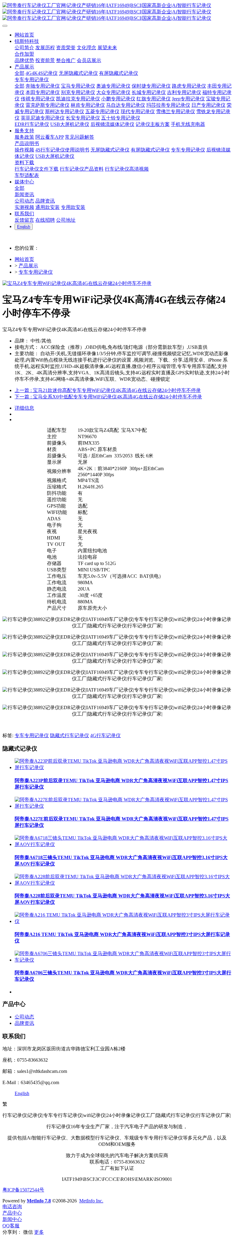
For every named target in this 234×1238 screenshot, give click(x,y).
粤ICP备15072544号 (23, 1189)
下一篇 (108, 396)
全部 (19, 73)
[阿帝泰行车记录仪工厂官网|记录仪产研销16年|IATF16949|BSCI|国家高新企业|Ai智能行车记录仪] (117, 12)
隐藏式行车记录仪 (69, 735)
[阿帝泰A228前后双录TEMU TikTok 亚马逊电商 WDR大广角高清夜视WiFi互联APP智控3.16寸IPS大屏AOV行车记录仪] (123, 883)
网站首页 (24, 259)
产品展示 (28, 265)
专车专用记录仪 (36, 272)
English (22, 1093)
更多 (39, 1232)
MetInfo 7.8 (39, 1200)
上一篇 (108, 390)
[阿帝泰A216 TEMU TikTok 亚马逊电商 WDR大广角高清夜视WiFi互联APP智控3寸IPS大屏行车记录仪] (123, 921)
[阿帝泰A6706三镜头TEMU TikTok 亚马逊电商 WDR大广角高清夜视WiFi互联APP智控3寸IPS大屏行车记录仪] (123, 959)
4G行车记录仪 (105, 735)
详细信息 (24, 408)
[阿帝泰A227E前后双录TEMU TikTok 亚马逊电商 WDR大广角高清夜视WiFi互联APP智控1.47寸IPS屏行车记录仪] (123, 806)
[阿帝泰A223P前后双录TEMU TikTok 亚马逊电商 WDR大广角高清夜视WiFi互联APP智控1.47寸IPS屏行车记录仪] (123, 767)
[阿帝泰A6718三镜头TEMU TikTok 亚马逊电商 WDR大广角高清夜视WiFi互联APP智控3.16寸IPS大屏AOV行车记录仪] (123, 844)
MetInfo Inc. (91, 1200)
